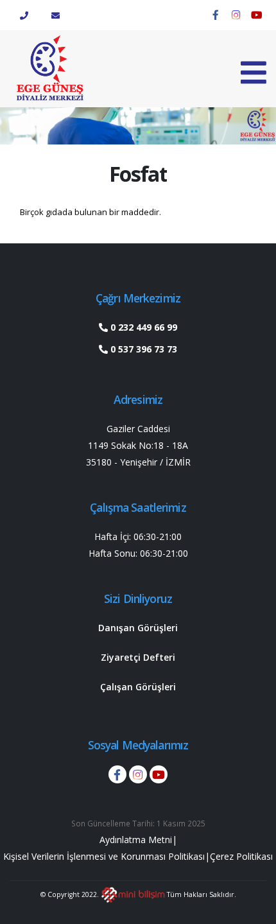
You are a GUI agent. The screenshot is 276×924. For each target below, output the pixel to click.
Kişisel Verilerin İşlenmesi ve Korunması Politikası (104, 856)
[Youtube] (257, 15)
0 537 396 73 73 (142, 349)
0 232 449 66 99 (142, 327)
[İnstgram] (236, 15)
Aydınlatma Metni (135, 839)
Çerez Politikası (241, 856)
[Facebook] (216, 15)
